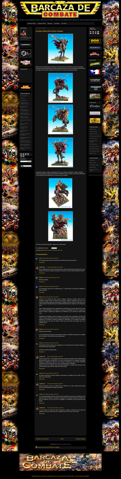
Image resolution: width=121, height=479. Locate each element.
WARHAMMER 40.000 (41, 23)
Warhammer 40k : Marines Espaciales (24, 113)
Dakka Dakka (93, 167)
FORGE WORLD (50, 23)
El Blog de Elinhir (93, 131)
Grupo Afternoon (93, 144)
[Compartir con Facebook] (56, 248)
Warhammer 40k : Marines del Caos (24, 117)
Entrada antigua (80, 439)
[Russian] (93, 33)
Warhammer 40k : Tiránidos (24, 127)
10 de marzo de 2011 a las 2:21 (51, 329)
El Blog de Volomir (94, 133)
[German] (96, 32)
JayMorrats (42, 267)
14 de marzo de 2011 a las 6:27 (50, 373)
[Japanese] (98, 33)
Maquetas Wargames (94, 148)
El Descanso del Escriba (95, 136)
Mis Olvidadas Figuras (95, 151)
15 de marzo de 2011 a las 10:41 (55, 407)
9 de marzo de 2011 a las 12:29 (50, 286)
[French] (93, 32)
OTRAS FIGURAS (63, 23)
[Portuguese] (96, 33)
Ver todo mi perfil (24, 39)
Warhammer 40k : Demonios (24, 107)
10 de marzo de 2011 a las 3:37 (55, 356)
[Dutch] (91, 33)
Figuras (22, 98)
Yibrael (41, 329)
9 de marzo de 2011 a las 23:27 (51, 297)
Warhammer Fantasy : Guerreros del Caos (51, 250)
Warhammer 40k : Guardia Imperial (24, 110)
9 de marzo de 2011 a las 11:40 (51, 277)
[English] (91, 32)
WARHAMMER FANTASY (32, 23)
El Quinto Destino (93, 138)
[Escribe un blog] (53, 248)
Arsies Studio (93, 129)
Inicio (62, 439)
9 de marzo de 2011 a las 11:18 (55, 267)
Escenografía (23, 95)
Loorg (40, 342)
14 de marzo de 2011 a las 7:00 (50, 394)
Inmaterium (92, 160)
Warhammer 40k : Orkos (25, 120)
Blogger (87, 476)
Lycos (40, 258)
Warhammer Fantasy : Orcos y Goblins (25, 145)
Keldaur (41, 277)
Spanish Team (93, 162)
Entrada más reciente (42, 439)
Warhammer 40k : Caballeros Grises (24, 103)
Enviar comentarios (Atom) (64, 444)
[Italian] (98, 32)
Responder (42, 262)
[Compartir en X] (55, 248)
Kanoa (41, 297)
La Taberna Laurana (94, 146)
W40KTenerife (93, 153)
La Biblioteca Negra (94, 164)
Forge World (23, 100)
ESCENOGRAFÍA (56, 23)
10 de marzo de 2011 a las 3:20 (50, 342)
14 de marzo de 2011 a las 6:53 (55, 383)
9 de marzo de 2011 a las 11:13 (50, 258)
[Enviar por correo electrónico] (52, 248)
